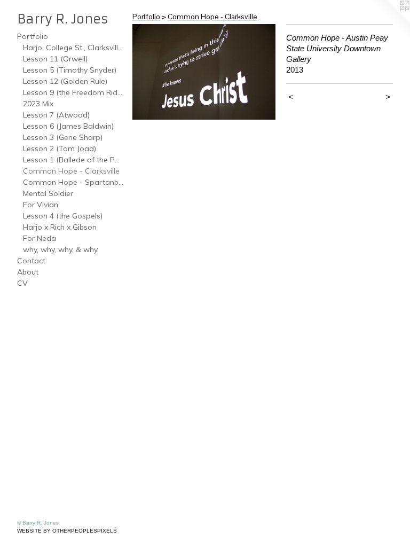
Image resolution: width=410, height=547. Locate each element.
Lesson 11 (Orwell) (55, 59)
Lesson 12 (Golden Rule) (65, 81)
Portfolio (32, 36)
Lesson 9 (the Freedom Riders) (73, 92)
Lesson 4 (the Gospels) (62, 216)
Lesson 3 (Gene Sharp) (62, 137)
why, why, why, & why (60, 249)
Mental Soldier (48, 193)
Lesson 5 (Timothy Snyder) (69, 70)
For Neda (39, 238)
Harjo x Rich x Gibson (60, 227)
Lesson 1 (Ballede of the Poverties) (73, 160)
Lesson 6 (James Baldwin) (68, 126)
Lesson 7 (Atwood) (56, 115)
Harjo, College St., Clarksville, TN (73, 47)
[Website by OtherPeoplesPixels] (388, 21)
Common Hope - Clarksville (71, 171)
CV (22, 283)
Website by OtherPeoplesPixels (67, 531)
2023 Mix (38, 103)
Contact (31, 260)
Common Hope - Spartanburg (73, 182)
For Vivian (40, 204)
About (27, 272)
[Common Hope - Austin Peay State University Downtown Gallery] (203, 72)
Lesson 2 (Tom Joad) (59, 148)
